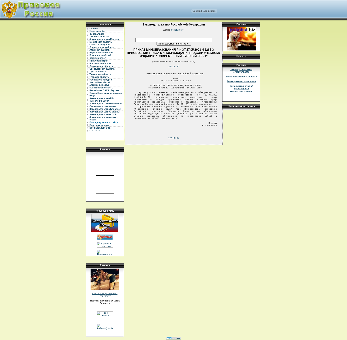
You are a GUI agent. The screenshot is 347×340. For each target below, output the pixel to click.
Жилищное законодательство (241, 76)
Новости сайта (97, 31)
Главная (93, 28)
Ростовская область (100, 63)
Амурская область (99, 50)
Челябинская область (101, 87)
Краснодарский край (100, 55)
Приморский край (98, 61)
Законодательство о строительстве (241, 70)
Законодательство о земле (241, 81)
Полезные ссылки (99, 125)
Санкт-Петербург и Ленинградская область (102, 45)
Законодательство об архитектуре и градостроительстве (241, 88)
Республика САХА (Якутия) (104, 90)
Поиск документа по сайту (103, 122)
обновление (177, 30)
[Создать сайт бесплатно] (173, 338)
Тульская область (99, 71)
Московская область (100, 42)
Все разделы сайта (99, 128)
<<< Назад (173, 66)
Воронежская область (101, 52)
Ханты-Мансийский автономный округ (99, 83)
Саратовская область (101, 66)
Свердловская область (102, 69)
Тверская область (99, 77)
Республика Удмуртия (101, 79)
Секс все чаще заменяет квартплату (104, 294)
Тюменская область (100, 74)
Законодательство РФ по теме (105, 103)
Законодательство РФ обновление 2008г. (101, 99)
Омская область (98, 58)
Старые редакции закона (102, 106)
